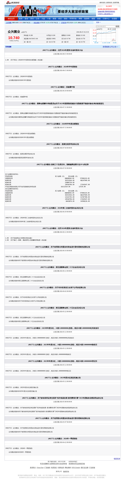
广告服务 (47, 467)
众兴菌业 (14, 31)
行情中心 (106, 19)
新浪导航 (116, 2)
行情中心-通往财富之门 (105, 14)
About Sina (40, 467)
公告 (37, 19)
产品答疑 (92, 467)
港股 (93, 19)
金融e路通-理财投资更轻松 (106, 11)
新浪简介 (33, 467)
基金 (26, 19)
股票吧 (86, 19)
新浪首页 (109, 2)
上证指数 (9, 22)
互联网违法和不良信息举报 (58, 463)
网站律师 (68, 467)
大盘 (43, 19)
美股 (99, 19)
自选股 (114, 19)
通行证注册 (84, 467)
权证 (60, 19)
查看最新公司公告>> (110, 47)
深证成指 (36, 22)
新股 (54, 19)
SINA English (76, 467)
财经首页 (102, 2)
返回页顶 (117, 458)
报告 (65, 19)
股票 (20, 19)
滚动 (32, 19)
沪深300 (63, 22)
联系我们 (54, 467)
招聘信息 (61, 467)
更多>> (96, 22)
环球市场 (73, 19)
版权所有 (66, 471)
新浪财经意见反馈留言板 (77, 463)
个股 (49, 19)
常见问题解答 (44, 463)
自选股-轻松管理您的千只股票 (107, 9)
